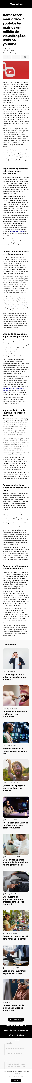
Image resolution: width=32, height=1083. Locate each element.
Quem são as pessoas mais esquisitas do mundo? (14, 788)
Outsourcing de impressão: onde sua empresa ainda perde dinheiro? (13, 901)
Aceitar (16, 1080)
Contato (13, 1030)
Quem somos (23, 1030)
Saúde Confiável (11, 1067)
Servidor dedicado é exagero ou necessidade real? (15, 751)
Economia (16, 1048)
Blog (6, 1030)
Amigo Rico (9, 1064)
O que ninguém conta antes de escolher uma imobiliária (14, 677)
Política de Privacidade (16, 1035)
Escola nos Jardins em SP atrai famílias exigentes (15, 937)
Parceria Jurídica (19, 1064)
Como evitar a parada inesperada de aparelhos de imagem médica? (15, 862)
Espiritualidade (17, 1053)
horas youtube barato (17, 231)
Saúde (22, 1048)
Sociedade (9, 1048)
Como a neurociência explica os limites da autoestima (13, 1008)
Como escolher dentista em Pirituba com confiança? (15, 714)
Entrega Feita (21, 1067)
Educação (9, 1053)
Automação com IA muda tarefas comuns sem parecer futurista (15, 825)
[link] (16, 1024)
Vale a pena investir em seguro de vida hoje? (14, 972)
